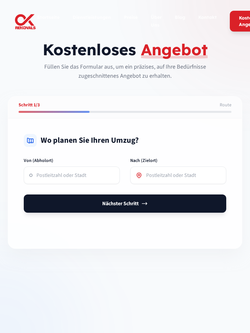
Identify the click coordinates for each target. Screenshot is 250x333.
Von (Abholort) (38, 160)
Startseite (48, 17)
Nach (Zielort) (144, 160)
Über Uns (156, 21)
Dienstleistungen (92, 17)
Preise (131, 17)
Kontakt (207, 17)
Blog (180, 17)
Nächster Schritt (120, 203)
